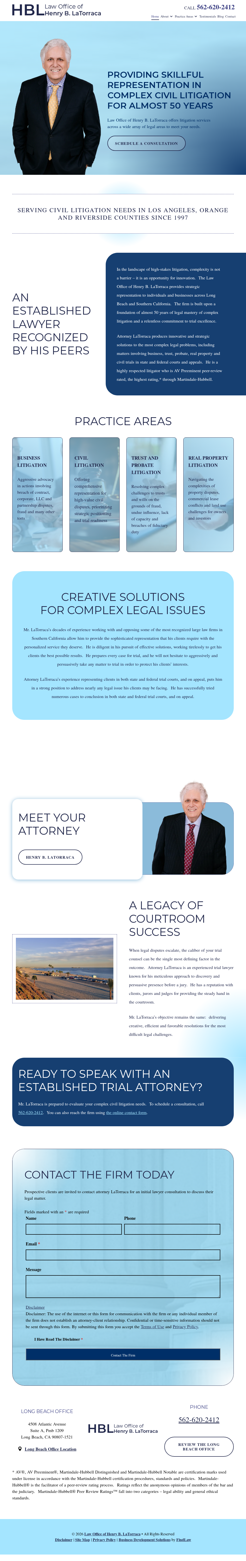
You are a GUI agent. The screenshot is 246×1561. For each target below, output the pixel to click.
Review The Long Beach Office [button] (199, 1447)
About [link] (164, 16)
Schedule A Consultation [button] (146, 143)
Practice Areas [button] (184, 16)
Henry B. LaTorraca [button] (50, 857)
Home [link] (155, 16)
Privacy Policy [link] (104, 1539)
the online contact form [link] (126, 1112)
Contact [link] (230, 16)
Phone (130, 1218)
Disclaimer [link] (63, 1539)
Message (33, 1269)
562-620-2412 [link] (216, 7)
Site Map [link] (82, 1539)
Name (31, 1218)
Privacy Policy (185, 1326)
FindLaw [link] (183, 1539)
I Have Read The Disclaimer (58, 1339)
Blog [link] (220, 16)
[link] (56, 10)
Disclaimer (35, 1307)
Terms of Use (152, 1326)
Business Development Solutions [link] (145, 1539)
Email (33, 1244)
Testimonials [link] (207, 16)
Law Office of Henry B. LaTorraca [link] (112, 1534)
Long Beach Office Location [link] (50, 1449)
